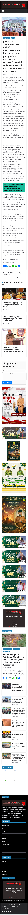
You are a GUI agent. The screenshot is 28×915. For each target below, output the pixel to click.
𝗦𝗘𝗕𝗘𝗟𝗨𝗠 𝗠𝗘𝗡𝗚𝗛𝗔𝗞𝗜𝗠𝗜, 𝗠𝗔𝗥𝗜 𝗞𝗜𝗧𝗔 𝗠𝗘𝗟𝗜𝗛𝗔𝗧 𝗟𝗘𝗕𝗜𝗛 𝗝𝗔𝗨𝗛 (18, 735)
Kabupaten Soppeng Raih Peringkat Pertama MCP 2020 (12, 304)
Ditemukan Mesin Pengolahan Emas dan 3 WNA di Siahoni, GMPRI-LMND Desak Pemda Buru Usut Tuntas (18, 757)
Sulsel (3, 832)
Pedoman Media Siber (7, 868)
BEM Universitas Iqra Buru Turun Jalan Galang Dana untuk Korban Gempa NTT (18, 700)
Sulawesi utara (16, 648)
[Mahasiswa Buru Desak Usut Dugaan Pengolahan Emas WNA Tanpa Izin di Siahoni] (6, 747)
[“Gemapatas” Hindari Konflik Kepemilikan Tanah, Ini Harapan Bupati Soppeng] (14, 329)
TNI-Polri (4, 828)
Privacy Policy (5, 865)
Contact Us (4, 874)
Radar (11, 74)
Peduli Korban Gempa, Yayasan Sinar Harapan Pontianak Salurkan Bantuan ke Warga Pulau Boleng (18, 711)
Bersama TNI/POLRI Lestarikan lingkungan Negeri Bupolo (13, 273)
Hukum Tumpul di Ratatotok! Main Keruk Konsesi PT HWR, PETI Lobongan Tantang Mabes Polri (13, 659)
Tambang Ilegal (6, 651)
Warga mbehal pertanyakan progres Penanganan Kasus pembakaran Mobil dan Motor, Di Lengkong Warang (18, 688)
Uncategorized (5, 825)
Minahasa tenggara (7, 648)
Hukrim (3, 854)
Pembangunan (6, 38)
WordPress (5, 908)
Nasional (4, 847)
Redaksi (4, 861)
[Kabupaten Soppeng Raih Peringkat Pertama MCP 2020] (14, 289)
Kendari (4, 838)
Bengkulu (4, 851)
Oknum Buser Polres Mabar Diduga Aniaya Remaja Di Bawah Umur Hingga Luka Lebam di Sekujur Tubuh (18, 723)
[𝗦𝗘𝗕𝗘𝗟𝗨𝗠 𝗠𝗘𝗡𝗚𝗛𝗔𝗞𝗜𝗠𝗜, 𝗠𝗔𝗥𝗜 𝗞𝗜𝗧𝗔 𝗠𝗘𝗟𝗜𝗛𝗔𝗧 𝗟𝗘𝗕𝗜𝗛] (6, 736)
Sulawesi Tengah (6, 844)
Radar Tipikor (19, 904)
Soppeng (13, 38)
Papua (3, 841)
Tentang (4, 871)
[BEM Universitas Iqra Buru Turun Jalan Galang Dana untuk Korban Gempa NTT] (6, 701)
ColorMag (13, 906)
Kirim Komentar (7, 382)
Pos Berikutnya (21, 277)
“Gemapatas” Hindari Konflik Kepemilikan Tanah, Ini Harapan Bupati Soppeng (14, 349)
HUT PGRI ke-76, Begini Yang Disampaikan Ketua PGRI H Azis (12, 318)
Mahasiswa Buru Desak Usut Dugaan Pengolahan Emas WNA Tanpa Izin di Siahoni (18, 746)
